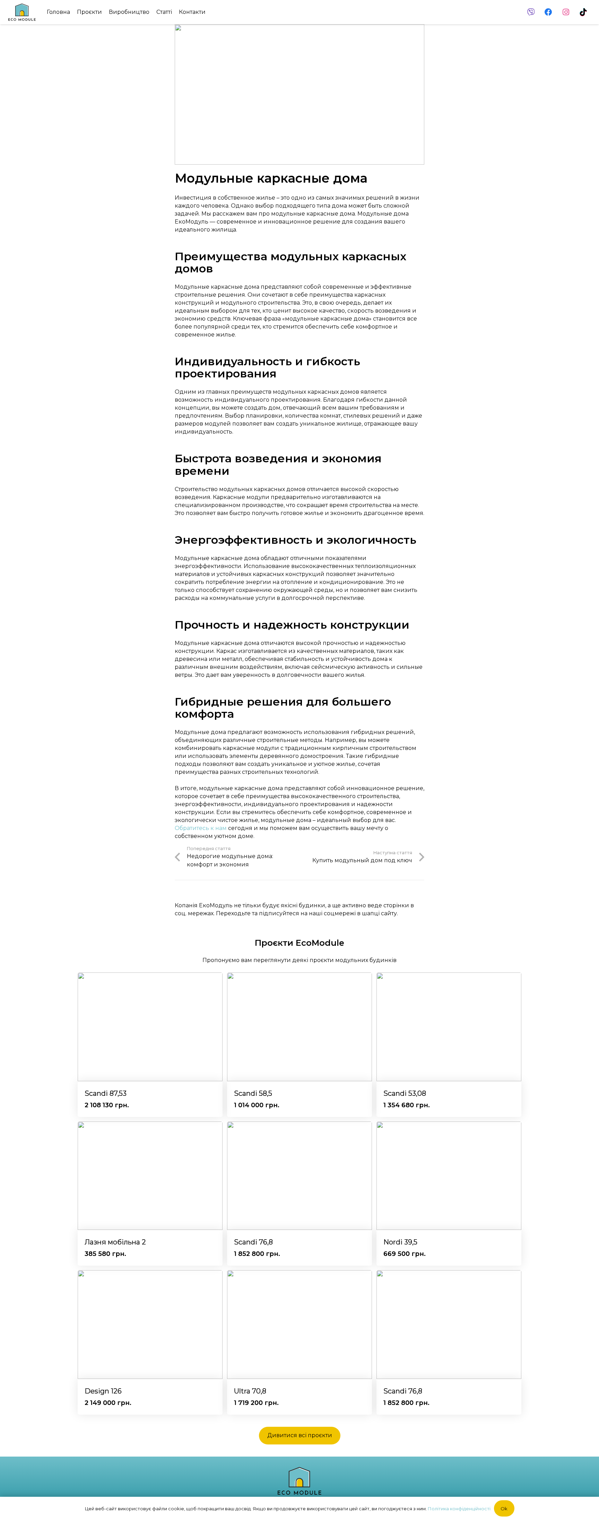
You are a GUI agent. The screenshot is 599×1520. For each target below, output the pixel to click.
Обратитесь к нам (201, 828)
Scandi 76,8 (253, 1242)
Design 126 (103, 1391)
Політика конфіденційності (459, 1508)
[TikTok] (583, 12)
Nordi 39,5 (400, 1242)
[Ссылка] (22, 12)
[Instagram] (565, 12)
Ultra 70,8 (250, 1391)
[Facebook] (548, 12)
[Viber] (531, 12)
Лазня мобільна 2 (115, 1242)
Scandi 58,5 (253, 1093)
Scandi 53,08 (404, 1093)
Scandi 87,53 (106, 1093)
